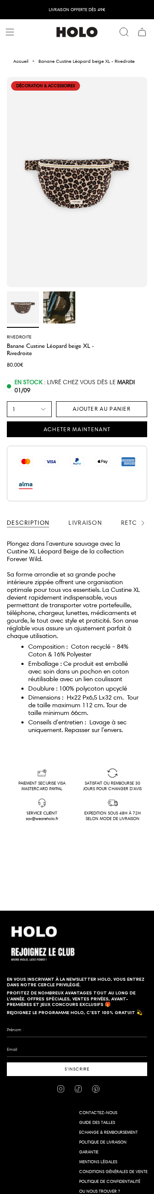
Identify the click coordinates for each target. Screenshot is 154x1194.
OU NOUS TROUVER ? (99, 1191)
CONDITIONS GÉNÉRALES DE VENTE (113, 1171)
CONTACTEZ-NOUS (98, 1112)
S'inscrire (77, 1069)
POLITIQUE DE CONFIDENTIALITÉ (109, 1181)
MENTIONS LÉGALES (98, 1162)
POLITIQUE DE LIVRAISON (103, 1142)
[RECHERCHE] (124, 32)
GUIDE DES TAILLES (97, 1122)
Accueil (20, 61)
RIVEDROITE (19, 337)
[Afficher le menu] (11, 32)
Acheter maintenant (77, 429)
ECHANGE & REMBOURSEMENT (108, 1132)
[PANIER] (142, 32)
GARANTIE (88, 1152)
